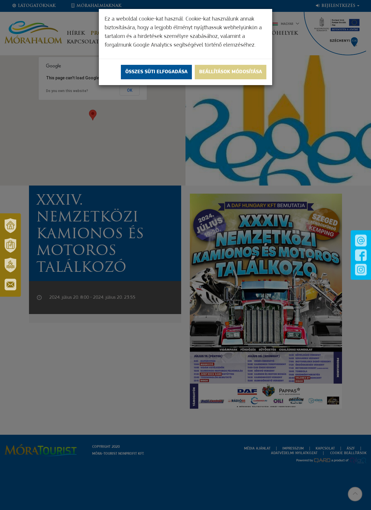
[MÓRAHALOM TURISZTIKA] (10, 245)
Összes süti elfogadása (156, 72)
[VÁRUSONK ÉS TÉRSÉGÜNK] (10, 225)
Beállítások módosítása (230, 72)
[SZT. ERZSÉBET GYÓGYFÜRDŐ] (10, 264)
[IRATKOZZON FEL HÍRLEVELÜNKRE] (10, 284)
